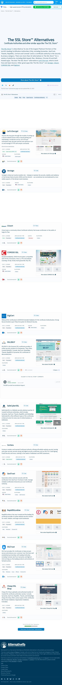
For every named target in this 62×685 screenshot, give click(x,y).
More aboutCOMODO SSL (47, 274)
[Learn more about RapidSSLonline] (4, 510)
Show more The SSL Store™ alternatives (31, 629)
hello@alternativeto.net (34, 658)
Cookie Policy (4, 669)
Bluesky (15, 659)
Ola (12, 652)
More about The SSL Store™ (30, 80)
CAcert (56, 63)
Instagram (25, 659)
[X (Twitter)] (4, 679)
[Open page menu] (60, 2)
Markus (17, 652)
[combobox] (43, 2)
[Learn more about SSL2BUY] (4, 342)
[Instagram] (16, 679)
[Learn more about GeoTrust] (4, 474)
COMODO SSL (5, 65)
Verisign (50, 63)
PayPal (20, 661)
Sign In (56, 2)
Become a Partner (5, 673)
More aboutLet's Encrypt (47, 153)
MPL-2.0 (14, 151)
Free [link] (24, 97)
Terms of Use (4, 665)
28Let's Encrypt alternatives (8, 146)
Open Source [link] (29, 97)
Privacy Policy (4, 667)
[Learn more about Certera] (4, 445)
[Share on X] (6, 85)
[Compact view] (56, 94)
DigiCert (17, 65)
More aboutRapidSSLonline (47, 532)
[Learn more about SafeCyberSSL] (4, 406)
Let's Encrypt (43, 60)
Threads (19, 659)
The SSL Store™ (6, 49)
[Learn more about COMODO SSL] (4, 253)
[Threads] (13, 679)
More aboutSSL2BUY (47, 364)
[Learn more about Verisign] (4, 171)
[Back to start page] (2, 2)
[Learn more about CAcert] (4, 226)
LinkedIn (31, 659)
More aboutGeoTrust (47, 496)
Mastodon (9, 659)
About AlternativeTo (6, 671)
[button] (48, 137)
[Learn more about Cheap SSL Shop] (4, 586)
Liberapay (13, 661)
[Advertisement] (31, 23)
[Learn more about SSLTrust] (4, 547)
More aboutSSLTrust (47, 569)
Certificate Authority (25, 151)
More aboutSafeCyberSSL (48, 428)
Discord (46, 658)
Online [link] (16, 97)
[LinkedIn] (19, 679)
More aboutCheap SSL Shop (47, 608)
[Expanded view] (54, 94)
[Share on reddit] (9, 85)
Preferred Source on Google (8, 675)
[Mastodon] (7, 679)
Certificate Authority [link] (39, 97)
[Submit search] (34, 2)
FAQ (2, 663)
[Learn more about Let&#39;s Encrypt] (4, 131)
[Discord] (2, 679)
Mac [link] (20, 97)
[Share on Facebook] (2, 85)
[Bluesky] (10, 679)
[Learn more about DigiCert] (4, 316)
